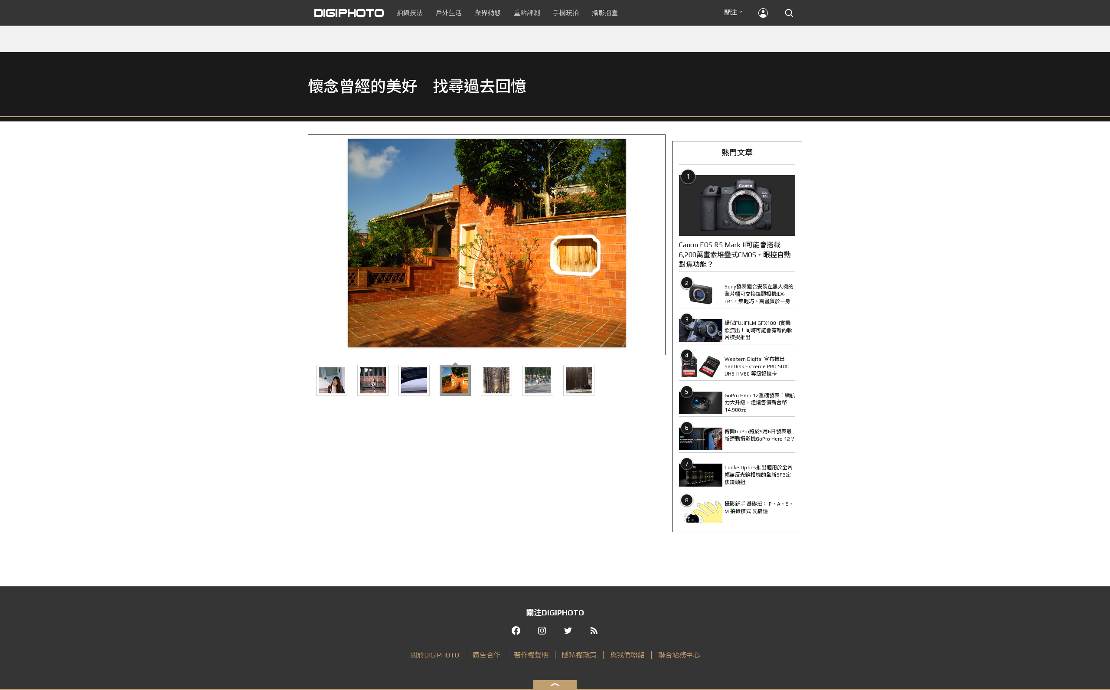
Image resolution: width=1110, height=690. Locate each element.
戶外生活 (449, 12)
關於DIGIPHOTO (434, 655)
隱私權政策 (579, 655)
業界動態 (488, 12)
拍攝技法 (410, 12)
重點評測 (527, 12)
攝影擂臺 (605, 12)
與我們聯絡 (627, 655)
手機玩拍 (566, 12)
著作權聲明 (531, 655)
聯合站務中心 (679, 655)
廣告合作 (486, 655)
